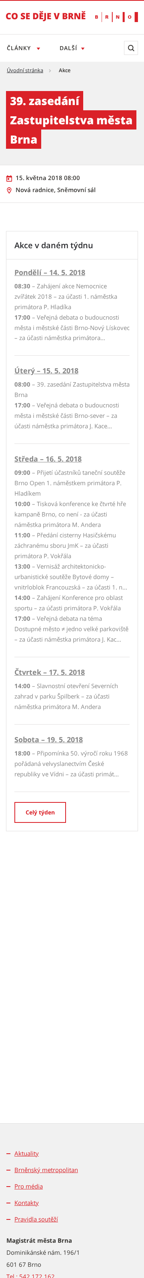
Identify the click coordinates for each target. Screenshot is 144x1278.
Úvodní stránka (25, 70)
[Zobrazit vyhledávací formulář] (131, 48)
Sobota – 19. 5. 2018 (48, 739)
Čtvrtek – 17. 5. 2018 (49, 672)
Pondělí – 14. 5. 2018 (49, 272)
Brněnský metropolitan (46, 1170)
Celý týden (40, 812)
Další (68, 48)
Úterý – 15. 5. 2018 (46, 370)
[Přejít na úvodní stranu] (46, 21)
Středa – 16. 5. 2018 (48, 459)
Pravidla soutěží (36, 1219)
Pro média (28, 1186)
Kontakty (26, 1203)
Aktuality (26, 1153)
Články (20, 48)
